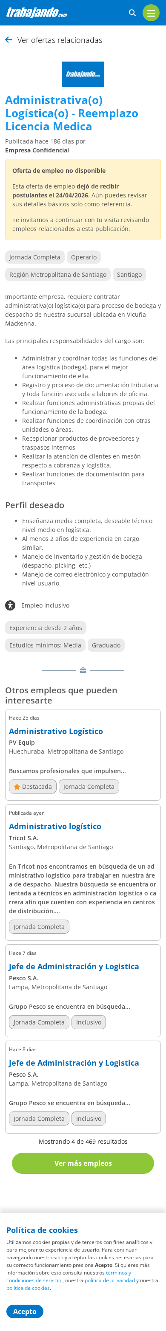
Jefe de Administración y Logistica (74, 966)
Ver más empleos (83, 1163)
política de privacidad (110, 1280)
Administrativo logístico (55, 826)
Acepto (25, 1311)
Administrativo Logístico (56, 731)
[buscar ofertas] (132, 12)
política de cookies (28, 1288)
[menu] (151, 12)
